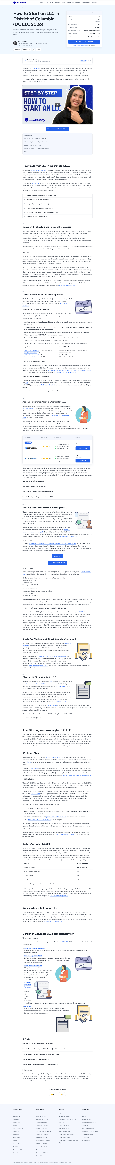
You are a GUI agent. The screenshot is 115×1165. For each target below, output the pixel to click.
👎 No (62, 1094)
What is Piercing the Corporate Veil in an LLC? (37, 497)
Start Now (57, 129)
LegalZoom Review (64, 1113)
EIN (51, 682)
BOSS (81, 612)
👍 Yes (53, 1094)
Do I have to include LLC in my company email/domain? (40, 391)
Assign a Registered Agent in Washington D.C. (38, 204)
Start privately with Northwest (81, 45)
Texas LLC (15, 1113)
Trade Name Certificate (48, 385)
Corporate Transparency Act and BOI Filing (77, 775)
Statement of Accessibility (89, 1122)
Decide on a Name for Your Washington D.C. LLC (39, 199)
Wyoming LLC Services (42, 1146)
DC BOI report (35, 794)
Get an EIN (27, 1006)
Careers (84, 1116)
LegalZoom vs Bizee (64, 1137)
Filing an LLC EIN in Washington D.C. (36, 216)
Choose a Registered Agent (33, 956)
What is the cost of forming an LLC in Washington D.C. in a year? (43, 1049)
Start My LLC (83, 448)
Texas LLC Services (41, 1116)
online (74, 385)
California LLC (17, 1116)
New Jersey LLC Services (42, 1153)
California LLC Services (42, 1119)
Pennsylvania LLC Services (43, 1140)
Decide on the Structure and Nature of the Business (40, 195)
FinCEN (29, 762)
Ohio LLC (15, 1153)
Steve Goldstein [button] (22, 41)
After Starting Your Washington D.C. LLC (35, 142)
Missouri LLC (16, 1146)
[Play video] (57, 105)
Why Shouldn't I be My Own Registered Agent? (37, 492)
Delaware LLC (16, 1122)
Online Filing (57, 556)
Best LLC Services (41, 1113)
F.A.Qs (26, 152)
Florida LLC (16, 1119)
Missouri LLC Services (42, 1149)
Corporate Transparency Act (54, 757)
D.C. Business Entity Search (31, 351)
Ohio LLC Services (41, 1156)
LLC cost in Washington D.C (59, 896)
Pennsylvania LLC (17, 1137)
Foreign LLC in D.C (62, 701)
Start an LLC (20, 8)
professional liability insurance (56, 817)
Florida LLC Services (41, 1122)
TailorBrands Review (64, 1131)
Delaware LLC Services (42, 1125)
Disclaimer (85, 1125)
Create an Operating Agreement (27, 984)
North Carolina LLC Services (43, 1131)
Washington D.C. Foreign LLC (32, 145)
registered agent (27, 408)
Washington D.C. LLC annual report (39, 820)
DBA (26, 383)
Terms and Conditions (88, 1128)
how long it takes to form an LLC (66, 834)
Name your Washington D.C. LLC (34, 948)
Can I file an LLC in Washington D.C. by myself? (37, 1044)
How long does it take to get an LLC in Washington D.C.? (40, 1054)
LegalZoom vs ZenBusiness (66, 1134)
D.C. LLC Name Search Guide (32, 355)
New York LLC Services (42, 1134)
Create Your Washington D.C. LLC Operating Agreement (41, 212)
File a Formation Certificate (33, 966)
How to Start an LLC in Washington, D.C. (35, 138)
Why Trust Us (26, 49)
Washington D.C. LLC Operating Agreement (52, 656)
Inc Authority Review (64, 1128)
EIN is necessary (61, 686)
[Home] (20, 2)
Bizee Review (62, 1122)
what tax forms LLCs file (67, 285)
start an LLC (35, 183)
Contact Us (85, 1113)
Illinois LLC (16, 1134)
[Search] (101, 2)
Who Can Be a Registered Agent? (33, 481)
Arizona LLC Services (41, 1143)
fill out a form (52, 705)
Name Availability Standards (32, 357)
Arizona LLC (16, 1140)
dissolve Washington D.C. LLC (38, 666)
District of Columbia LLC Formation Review (36, 148)
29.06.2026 (59, 884)
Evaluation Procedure (87, 1134)
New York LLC (16, 1131)
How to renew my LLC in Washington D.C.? (36, 1059)
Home (14, 8)
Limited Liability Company (38, 170)
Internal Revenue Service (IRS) (35, 684)
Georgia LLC (16, 1125)
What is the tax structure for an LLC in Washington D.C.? (40, 1065)
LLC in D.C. (36, 68)
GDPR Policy (85, 1137)
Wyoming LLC (16, 1143)
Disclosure (17, 49)
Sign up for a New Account (57, 562)
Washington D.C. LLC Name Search (65, 372)
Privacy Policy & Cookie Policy (90, 1131)
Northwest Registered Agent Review (68, 1119)
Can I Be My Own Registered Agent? (34, 486)
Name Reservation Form (30, 353)
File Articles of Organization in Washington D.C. (39, 208)
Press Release (34, 768)
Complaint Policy (86, 1119)
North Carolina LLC (18, 1128)
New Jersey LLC (17, 1149)
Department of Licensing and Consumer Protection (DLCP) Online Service (52, 544)
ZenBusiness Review (64, 1116)
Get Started (83, 460)
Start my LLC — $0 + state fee (84, 41)
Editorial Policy (86, 1140)
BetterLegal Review (64, 1125)
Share (38, 49)
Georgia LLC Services (41, 1128)
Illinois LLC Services (41, 1137)
